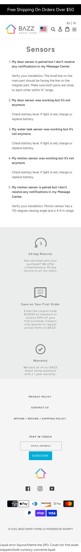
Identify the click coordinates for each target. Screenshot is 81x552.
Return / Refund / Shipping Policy (40, 418)
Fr (74, 23)
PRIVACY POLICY (40, 396)
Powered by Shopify (60, 529)
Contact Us (40, 407)
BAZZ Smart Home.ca (32, 529)
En (68, 23)
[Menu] (74, 29)
